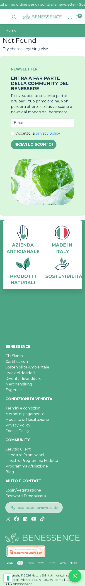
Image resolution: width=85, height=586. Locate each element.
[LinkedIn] (25, 518)
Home (11, 30)
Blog (9, 472)
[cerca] (14, 17)
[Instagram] (7, 518)
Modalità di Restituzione (27, 419)
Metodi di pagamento (24, 414)
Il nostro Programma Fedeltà (31, 460)
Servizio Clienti (18, 449)
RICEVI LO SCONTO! (34, 144)
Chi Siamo (14, 356)
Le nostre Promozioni (24, 455)
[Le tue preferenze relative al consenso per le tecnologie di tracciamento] (8, 578)
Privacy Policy (17, 425)
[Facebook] (16, 518)
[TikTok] (42, 518)
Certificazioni (17, 361)
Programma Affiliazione (26, 466)
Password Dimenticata (25, 496)
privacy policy (48, 133)
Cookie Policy (17, 431)
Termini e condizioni (23, 408)
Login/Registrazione (23, 490)
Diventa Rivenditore (23, 378)
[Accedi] (70, 17)
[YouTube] (33, 518)
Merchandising (18, 384)
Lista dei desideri (20, 373)
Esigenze (13, 390)
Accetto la (38, 133)
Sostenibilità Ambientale (27, 367)
